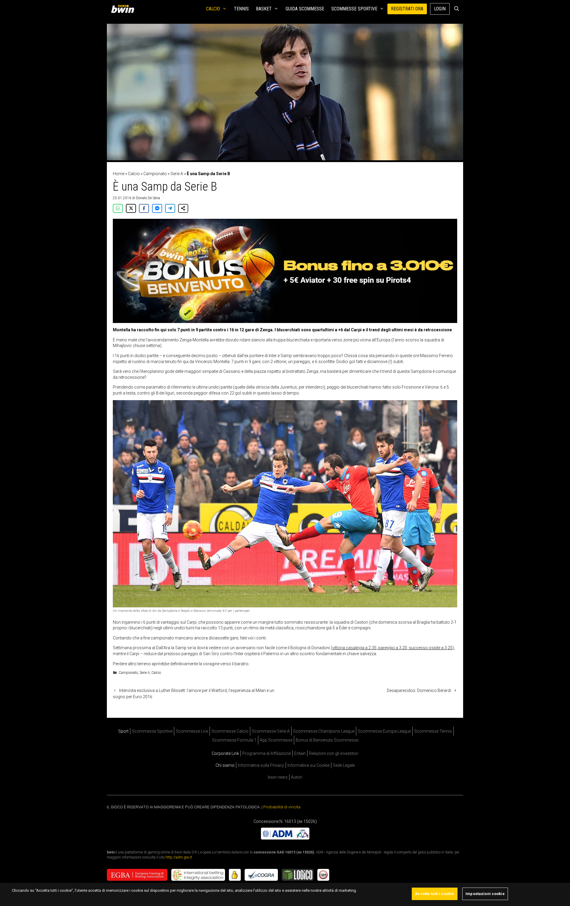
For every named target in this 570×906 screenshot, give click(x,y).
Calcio (213, 9)
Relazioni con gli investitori (333, 753)
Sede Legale (344, 765)
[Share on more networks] (183, 208)
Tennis (241, 9)
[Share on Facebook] (144, 208)
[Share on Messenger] (157, 208)
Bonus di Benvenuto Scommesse (327, 740)
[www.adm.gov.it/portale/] (285, 837)
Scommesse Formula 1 (234, 740)
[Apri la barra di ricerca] (456, 9)
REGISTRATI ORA (407, 9)
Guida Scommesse (305, 9)
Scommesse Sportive (354, 9)
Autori (296, 777)
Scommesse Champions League (323, 731)
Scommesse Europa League (384, 731)
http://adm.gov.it (179, 857)
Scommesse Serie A (271, 731)
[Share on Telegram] (170, 208)
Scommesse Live (192, 731)
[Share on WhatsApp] (118, 208)
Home (118, 173)
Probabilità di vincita (281, 806)
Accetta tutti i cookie (434, 893)
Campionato (155, 173)
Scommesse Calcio (229, 731)
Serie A (176, 173)
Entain (300, 753)
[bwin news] (124, 9)
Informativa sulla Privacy (261, 765)
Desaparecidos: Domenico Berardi (419, 690)
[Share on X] (131, 208)
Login (440, 9)
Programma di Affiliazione (266, 753)
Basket (264, 9)
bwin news (278, 777)
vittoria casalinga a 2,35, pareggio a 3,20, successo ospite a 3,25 (392, 647)
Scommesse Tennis (433, 731)
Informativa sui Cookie (308, 765)
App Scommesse (276, 740)
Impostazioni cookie (485, 893)
